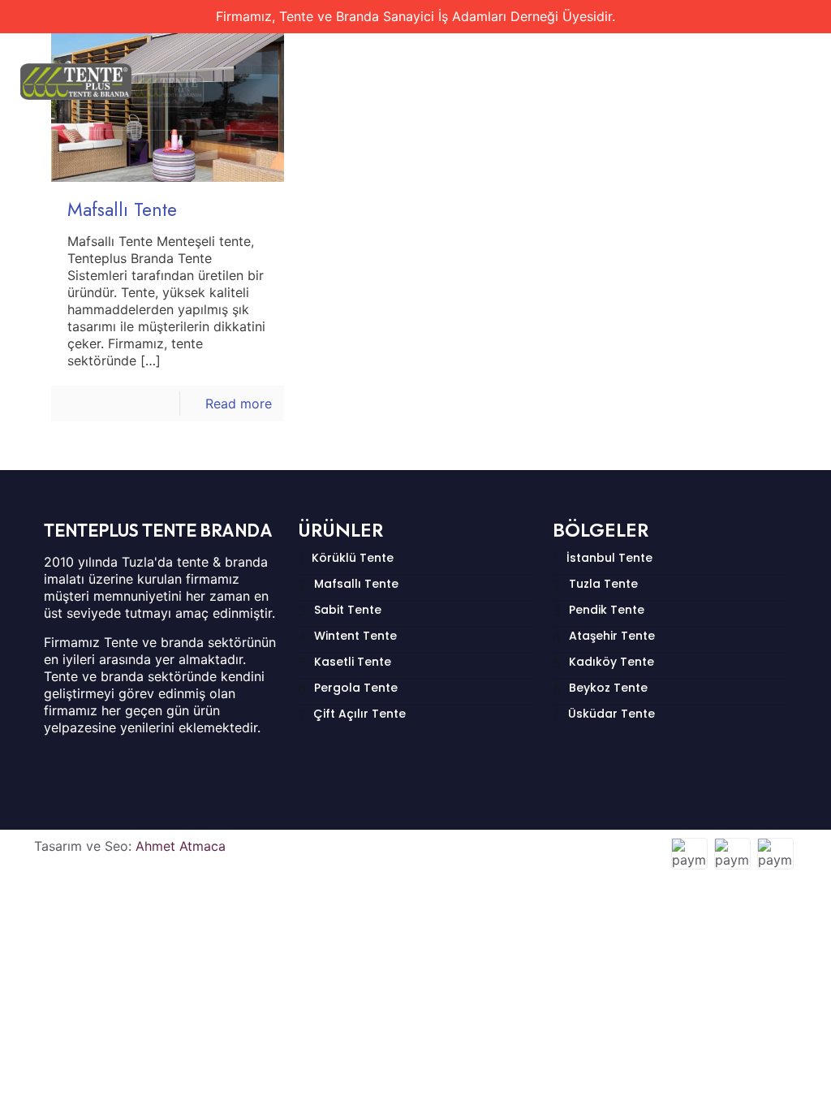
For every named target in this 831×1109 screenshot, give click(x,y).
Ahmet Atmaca (181, 846)
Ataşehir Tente (612, 636)
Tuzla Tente (603, 584)
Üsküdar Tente (611, 714)
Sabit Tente (347, 610)
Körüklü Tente (353, 558)
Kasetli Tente (352, 662)
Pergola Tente (356, 688)
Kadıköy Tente (611, 662)
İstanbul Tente (609, 558)
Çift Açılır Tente (359, 714)
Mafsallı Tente (122, 209)
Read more (238, 403)
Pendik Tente (606, 610)
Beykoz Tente (608, 688)
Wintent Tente (355, 636)
